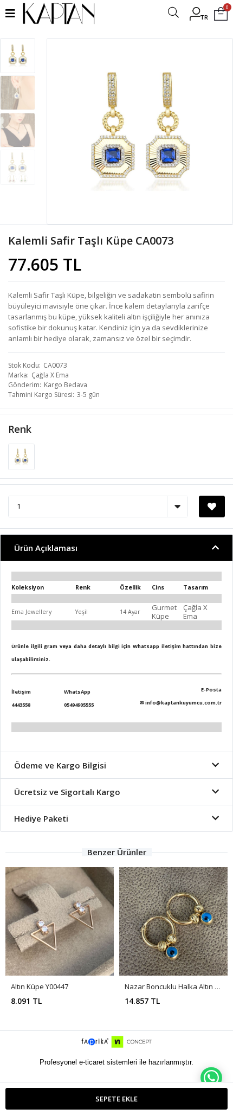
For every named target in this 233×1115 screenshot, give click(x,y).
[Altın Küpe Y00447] (59, 921)
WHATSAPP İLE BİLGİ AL (211, 1077)
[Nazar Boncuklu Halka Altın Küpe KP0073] (173, 921)
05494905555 (79, 704)
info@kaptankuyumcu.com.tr (183, 702)
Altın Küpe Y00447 (39, 986)
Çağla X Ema (50, 375)
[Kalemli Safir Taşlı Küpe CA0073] (21, 456)
